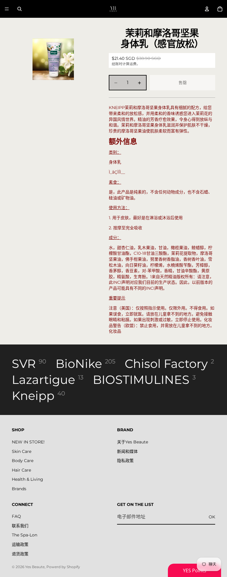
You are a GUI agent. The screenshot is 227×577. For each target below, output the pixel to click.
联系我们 (20, 525)
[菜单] (7, 9)
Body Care (22, 460)
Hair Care (21, 469)
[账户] (206, 8)
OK (212, 516)
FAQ (16, 516)
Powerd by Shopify (63, 567)
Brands (19, 488)
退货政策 (20, 553)
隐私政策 (125, 460)
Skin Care (21, 451)
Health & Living (27, 479)
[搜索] (19, 8)
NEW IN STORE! (28, 442)
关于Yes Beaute (132, 442)
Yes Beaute (35, 567)
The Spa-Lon (24, 535)
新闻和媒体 (127, 451)
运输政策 (20, 544)
